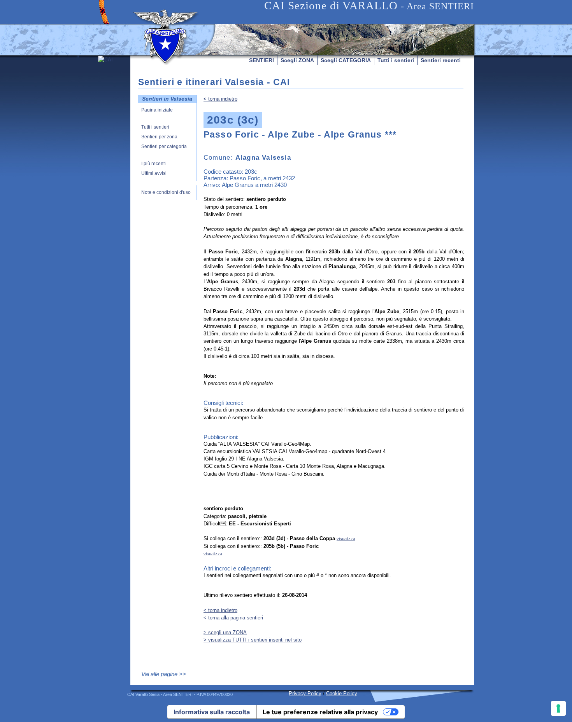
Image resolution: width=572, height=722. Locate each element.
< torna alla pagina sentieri (233, 618)
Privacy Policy (305, 693)
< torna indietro (220, 99)
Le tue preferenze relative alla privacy (320, 712)
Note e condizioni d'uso (166, 192)
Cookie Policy (341, 693)
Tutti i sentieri (395, 60)
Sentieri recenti (441, 60)
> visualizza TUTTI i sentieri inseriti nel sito (253, 640)
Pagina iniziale (157, 110)
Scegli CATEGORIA (346, 60)
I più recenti (153, 163)
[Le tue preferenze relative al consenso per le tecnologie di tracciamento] (558, 708)
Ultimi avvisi (154, 173)
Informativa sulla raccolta (212, 712)
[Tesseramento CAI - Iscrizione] (114, 129)
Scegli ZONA (297, 60)
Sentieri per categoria (164, 146)
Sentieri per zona (159, 137)
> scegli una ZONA (225, 632)
